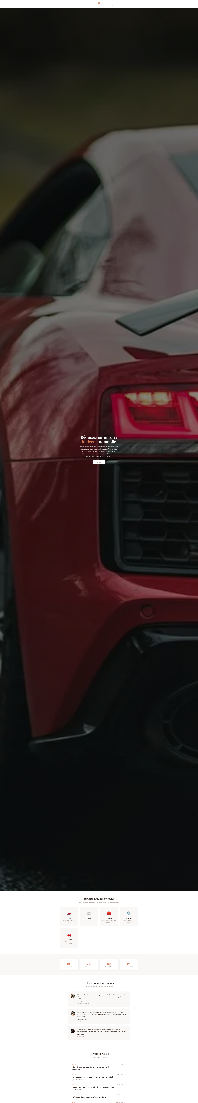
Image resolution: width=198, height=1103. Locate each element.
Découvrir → (99, 462)
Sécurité (107, 6)
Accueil (85, 6)
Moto (90, 6)
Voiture (113, 6)
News (95, 6)
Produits (101, 6)
